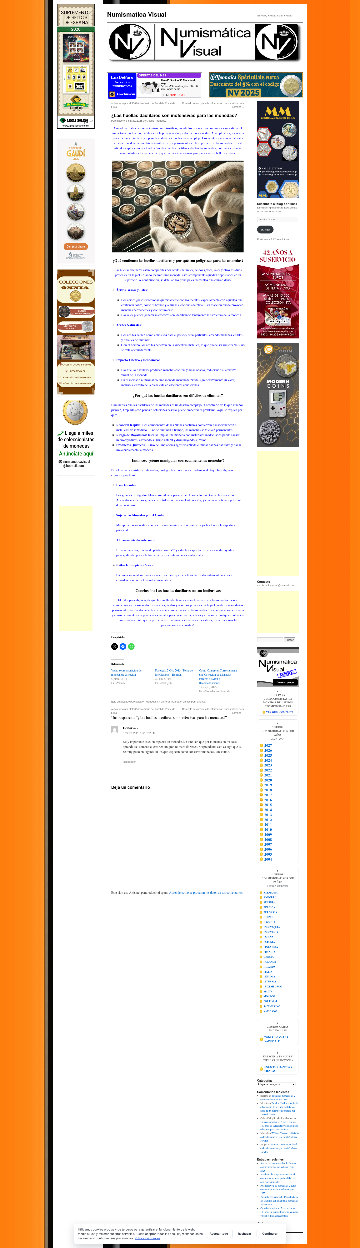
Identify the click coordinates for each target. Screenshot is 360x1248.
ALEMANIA (268, 892)
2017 (265, 794)
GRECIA (266, 956)
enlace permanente (194, 701)
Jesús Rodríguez (156, 120)
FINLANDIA (268, 947)
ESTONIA (267, 942)
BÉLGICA (267, 907)
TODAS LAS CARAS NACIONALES (273, 1039)
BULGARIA (268, 912)
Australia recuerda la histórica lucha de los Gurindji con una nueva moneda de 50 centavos (279, 1200)
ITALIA (266, 971)
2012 (265, 819)
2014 (265, 809)
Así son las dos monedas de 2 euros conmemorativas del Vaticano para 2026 (278, 1166)
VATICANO (268, 1011)
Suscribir (265, 229)
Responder (129, 761)
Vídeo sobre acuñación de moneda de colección (126, 672)
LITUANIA (267, 981)
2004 (265, 859)
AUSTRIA (267, 902)
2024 (265, 760)
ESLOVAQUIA (269, 927)
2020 (265, 780)
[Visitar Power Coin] (278, 395)
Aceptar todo (219, 1233)
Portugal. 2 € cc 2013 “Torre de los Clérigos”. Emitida (174, 672)
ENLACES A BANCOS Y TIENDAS (276, 1069)
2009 (265, 834)
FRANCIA (267, 952)
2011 (265, 824)
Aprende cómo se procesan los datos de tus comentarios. (206, 892)
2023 (265, 765)
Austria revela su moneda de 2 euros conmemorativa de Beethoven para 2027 (278, 1189)
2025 (265, 755)
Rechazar (244, 1233)
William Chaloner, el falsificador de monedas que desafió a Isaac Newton (279, 1136)
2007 (265, 844)
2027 (265, 745)
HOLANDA (267, 961)
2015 (265, 804)
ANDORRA (268, 897)
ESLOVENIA (269, 932)
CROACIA (267, 922)
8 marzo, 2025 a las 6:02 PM (139, 733)
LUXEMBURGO (270, 986)
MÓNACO (267, 996)
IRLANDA (267, 966)
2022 (265, 770)
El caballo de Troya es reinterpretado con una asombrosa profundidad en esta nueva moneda (278, 1178)
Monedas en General (158, 701)
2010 (265, 829)
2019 (265, 784)
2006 (265, 849)
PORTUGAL (268, 1001)
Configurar (270, 1233)
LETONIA (267, 976)
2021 (265, 775)
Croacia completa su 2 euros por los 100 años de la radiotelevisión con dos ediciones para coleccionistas (279, 1125)
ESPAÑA (266, 937)
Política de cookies (147, 1238)
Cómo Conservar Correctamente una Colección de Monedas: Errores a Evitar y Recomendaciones (218, 676)
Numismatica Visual (136, 14)
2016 (265, 799)
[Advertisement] (75, 568)
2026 (265, 750)
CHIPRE (266, 917)
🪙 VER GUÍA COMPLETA (278, 712)
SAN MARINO (269, 1006)
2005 (265, 854)
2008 (265, 839)
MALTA (266, 991)
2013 (265, 814)
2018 (265, 789)
